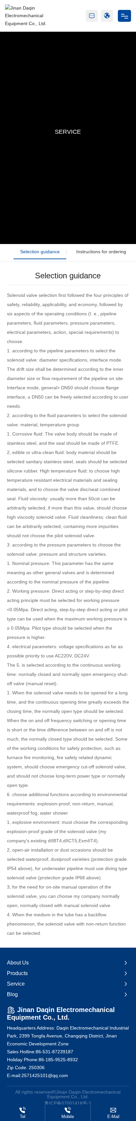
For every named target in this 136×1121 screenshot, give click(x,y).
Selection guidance (40, 251)
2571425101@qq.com (44, 1075)
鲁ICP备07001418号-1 (68, 1103)
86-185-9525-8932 (58, 1059)
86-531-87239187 (54, 1051)
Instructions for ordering (101, 251)
